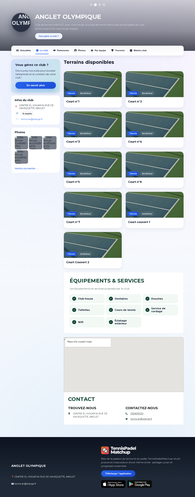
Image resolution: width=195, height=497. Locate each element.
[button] (21, 142)
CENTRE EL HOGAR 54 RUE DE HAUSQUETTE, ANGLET (36, 107)
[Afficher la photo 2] (95, 4)
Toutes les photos (25, 169)
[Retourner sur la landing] (118, 450)
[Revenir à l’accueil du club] (21, 22)
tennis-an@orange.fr (32, 119)
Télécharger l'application (118, 473)
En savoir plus (36, 85)
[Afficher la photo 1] (91, 4)
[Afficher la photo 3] (99, 4)
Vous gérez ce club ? (49, 36)
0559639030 (137, 413)
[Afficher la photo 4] (104, 4)
